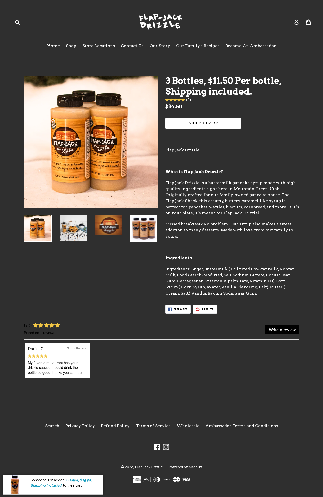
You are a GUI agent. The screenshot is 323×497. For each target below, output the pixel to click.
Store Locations (98, 45)
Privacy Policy (80, 425)
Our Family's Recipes (197, 45)
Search (52, 425)
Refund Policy (115, 425)
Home (53, 45)
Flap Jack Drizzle (149, 467)
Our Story (160, 45)
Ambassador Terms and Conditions (241, 425)
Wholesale (188, 425)
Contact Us (132, 45)
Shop (71, 45)
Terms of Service (153, 425)
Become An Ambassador (250, 45)
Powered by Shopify (185, 467)
